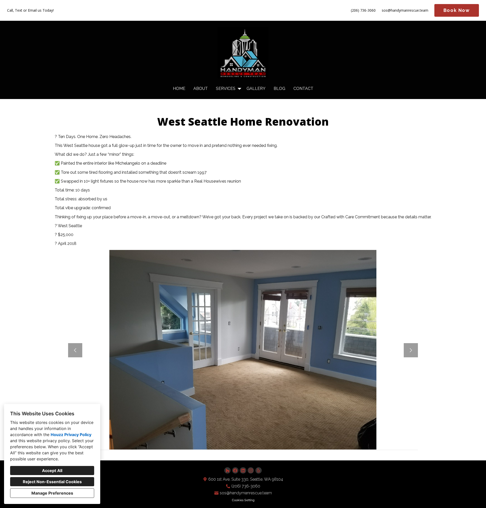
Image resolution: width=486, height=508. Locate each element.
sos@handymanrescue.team (405, 10)
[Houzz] (227, 470)
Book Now (456, 10)
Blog (279, 88)
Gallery (256, 88)
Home (179, 88)
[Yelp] (258, 470)
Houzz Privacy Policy (71, 434)
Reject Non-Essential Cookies (52, 481)
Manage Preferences (52, 493)
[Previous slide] (75, 350)
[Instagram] (251, 470)
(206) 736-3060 (363, 10)
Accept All (52, 470)
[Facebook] (235, 470)
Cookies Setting (243, 500)
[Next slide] (411, 350)
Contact (303, 88)
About (200, 88)
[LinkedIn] (243, 470)
